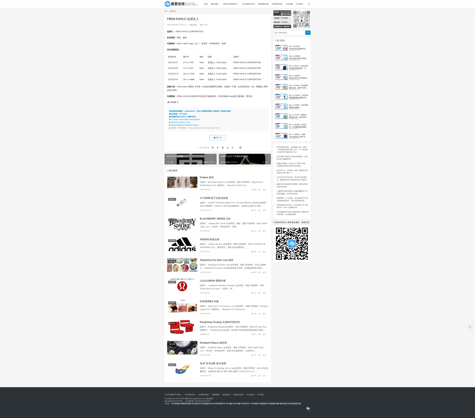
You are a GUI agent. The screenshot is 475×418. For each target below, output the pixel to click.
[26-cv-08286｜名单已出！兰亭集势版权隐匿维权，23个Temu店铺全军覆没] (281, 126)
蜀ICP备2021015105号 (174, 401)
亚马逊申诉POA (248, 4)
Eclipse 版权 (207, 177)
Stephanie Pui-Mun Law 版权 (216, 260)
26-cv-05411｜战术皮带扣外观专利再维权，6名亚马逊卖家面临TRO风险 (298, 68)
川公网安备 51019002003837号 (197, 401)
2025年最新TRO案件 (173, 394)
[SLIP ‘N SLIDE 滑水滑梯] (182, 368)
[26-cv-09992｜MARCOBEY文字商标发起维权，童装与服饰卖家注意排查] (281, 77)
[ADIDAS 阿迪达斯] (182, 244)
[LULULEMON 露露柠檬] (182, 285)
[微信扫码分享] (213, 147)
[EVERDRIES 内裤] (182, 306)
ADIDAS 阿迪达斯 (209, 239)
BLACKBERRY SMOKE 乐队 (215, 218)
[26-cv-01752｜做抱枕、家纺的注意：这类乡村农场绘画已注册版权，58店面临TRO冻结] (281, 116)
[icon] (308, 408)
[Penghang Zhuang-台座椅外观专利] (182, 327)
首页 (206, 4)
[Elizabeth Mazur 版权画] (182, 347)
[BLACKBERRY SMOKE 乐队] (182, 223)
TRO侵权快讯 (189, 394)
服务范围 (214, 4)
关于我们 (299, 4)
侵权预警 (215, 394)
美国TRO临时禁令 (230, 4)
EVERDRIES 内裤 (209, 301)
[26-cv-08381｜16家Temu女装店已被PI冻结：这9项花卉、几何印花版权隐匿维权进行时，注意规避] (281, 136)
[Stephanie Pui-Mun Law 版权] (182, 265)
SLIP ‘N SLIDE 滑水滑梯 (213, 363)
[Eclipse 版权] (182, 182)
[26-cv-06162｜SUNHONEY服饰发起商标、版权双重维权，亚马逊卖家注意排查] (281, 48)
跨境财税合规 (263, 4)
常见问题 (289, 4)
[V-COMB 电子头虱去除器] (182, 203)
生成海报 (205, 147)
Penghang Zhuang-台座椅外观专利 (220, 322)
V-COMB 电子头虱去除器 (214, 197)
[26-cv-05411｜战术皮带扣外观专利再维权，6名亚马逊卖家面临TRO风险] (281, 67)
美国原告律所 (238, 394)
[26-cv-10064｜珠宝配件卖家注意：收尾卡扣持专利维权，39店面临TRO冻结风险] (281, 87)
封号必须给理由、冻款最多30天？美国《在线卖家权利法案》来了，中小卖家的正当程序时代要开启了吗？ (292, 149)
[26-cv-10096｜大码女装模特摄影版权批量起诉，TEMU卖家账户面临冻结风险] (281, 96)
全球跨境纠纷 (277, 4)
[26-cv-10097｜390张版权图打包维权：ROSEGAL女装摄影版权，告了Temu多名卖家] (281, 106)
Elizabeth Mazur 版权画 (213, 342)
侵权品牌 (193, 25)
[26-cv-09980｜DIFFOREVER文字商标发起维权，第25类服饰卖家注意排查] (281, 57)
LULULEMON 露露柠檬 (213, 280)
